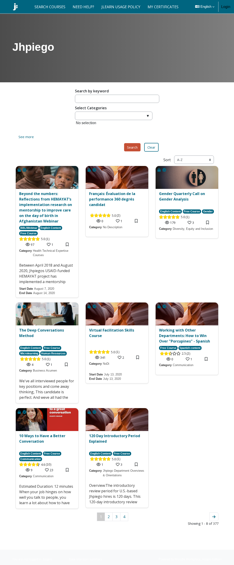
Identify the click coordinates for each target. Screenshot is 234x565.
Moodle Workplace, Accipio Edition (198, 559)
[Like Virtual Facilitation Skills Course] (120, 357)
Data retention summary (85, 559)
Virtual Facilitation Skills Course (111, 333)
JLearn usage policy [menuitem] (120, 7)
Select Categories (91, 107)
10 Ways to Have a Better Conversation (42, 438)
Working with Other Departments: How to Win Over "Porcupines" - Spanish (184, 336)
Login (225, 7)
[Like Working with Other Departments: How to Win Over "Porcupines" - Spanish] (188, 359)
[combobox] (113, 116)
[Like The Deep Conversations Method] (48, 365)
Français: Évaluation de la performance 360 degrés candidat (112, 199)
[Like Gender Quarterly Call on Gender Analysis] (190, 223)
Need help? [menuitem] (83, 7)
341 (103, 357)
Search (132, 147)
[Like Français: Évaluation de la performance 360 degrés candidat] (118, 221)
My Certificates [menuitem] (163, 7)
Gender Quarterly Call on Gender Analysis (182, 196)
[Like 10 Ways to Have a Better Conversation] (47, 470)
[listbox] (113, 124)
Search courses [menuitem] (50, 7)
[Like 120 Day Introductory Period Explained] (118, 464)
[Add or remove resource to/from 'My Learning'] (67, 244)
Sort (167, 159)
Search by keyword (92, 91)
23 (51, 470)
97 (32, 244)
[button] (204, 6)
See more (26, 136)
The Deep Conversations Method (41, 333)
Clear (151, 147)
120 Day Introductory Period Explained (114, 438)
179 (173, 222)
